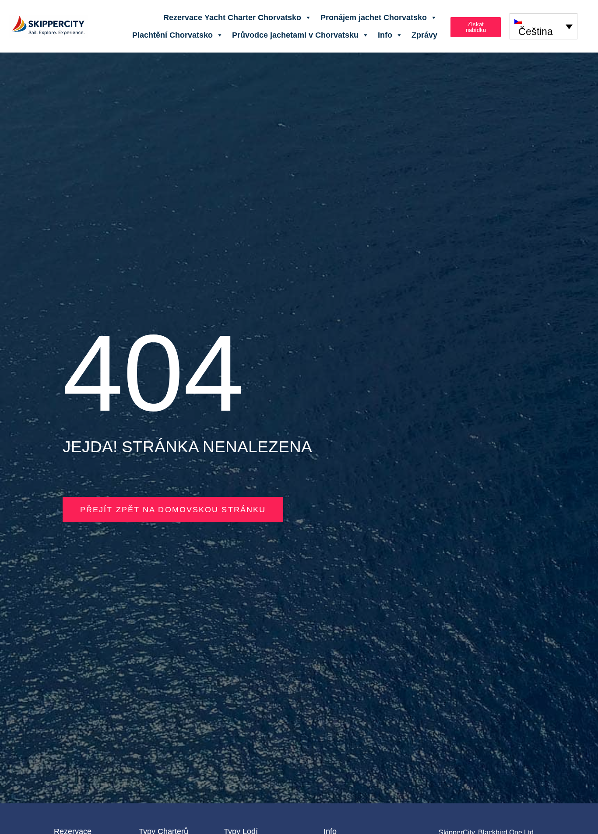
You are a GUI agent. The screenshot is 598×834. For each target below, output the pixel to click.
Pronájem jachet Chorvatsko (373, 17)
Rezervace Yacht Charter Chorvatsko (232, 17)
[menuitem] (543, 26)
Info (385, 35)
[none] (543, 26)
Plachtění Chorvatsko (172, 35)
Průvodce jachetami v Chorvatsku (295, 35)
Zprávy (424, 35)
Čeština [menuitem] (535, 31)
